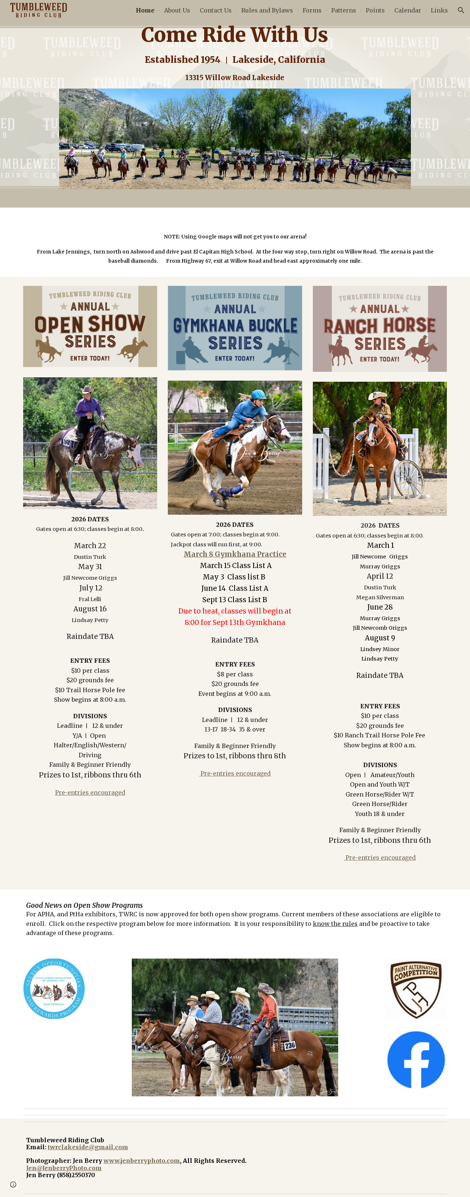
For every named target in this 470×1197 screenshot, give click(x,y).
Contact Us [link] (216, 10)
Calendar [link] (407, 10)
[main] (235, 53)
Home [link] (145, 10)
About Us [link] (177, 10)
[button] (461, 10)
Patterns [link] (343, 10)
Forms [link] (312, 10)
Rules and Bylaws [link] (267, 10)
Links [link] (439, 10)
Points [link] (375, 10)
